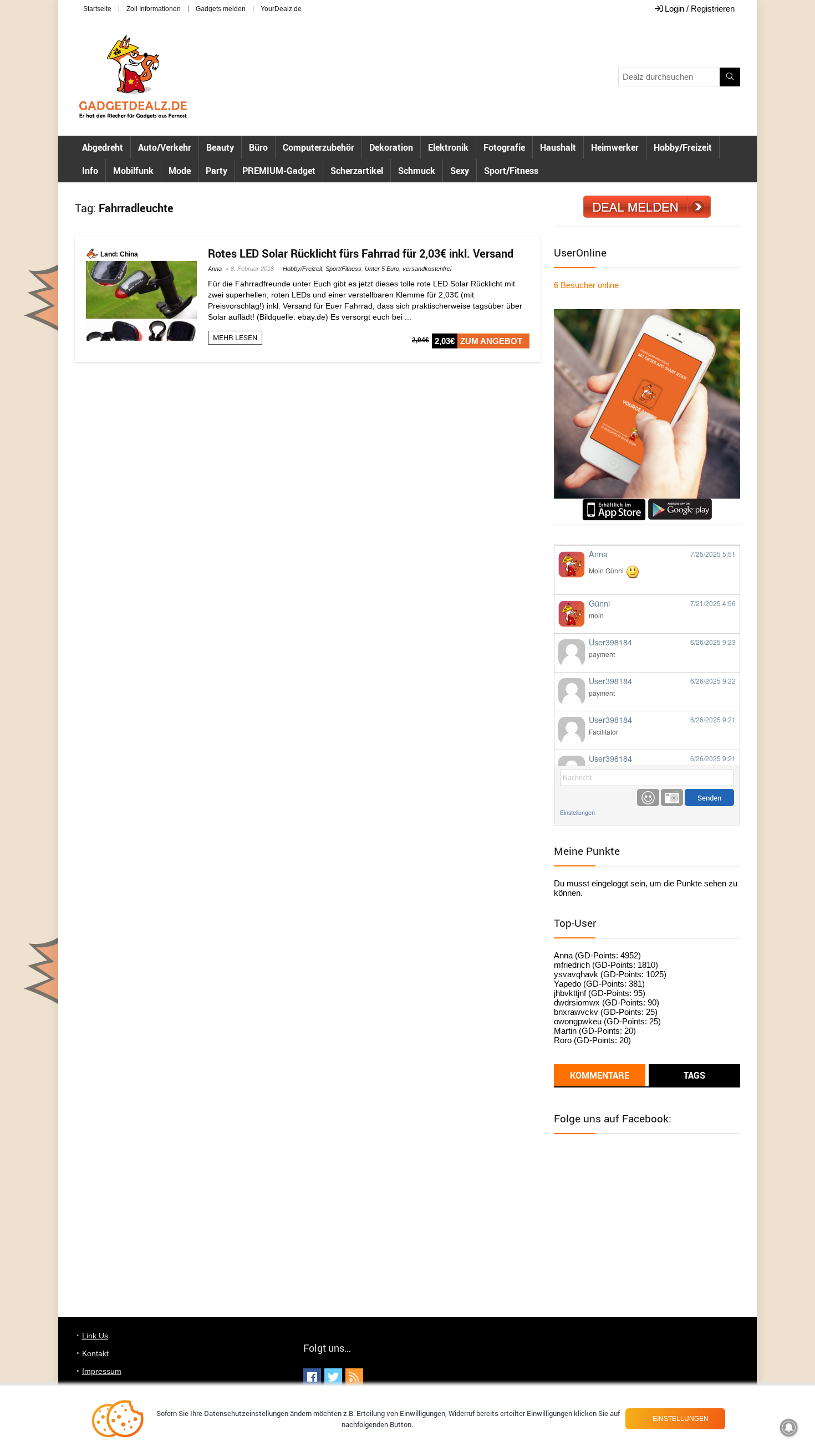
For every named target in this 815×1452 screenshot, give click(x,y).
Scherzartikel (356, 171)
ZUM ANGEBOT (491, 341)
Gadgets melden (221, 9)
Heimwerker (615, 147)
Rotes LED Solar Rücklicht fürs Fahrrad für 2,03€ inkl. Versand (360, 253)
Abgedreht (102, 147)
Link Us (95, 1335)
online (586, 285)
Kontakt (95, 1353)
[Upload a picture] (672, 797)
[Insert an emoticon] (648, 797)
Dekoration (391, 147)
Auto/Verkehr (164, 147)
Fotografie (504, 147)
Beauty (220, 147)
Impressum (101, 1371)
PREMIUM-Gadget (278, 171)
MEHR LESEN (235, 337)
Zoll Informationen (153, 9)
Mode (180, 171)
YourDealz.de (281, 9)
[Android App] (680, 503)
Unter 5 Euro (382, 268)
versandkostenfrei (427, 268)
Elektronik (448, 147)
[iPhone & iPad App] (614, 503)
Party (216, 171)
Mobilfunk (133, 171)
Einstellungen (577, 812)
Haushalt (558, 147)
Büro (258, 147)
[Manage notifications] (789, 1427)
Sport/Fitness (511, 171)
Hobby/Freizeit (683, 147)
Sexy (459, 171)
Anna (215, 268)
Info (90, 171)
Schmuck (416, 171)
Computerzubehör (318, 147)
